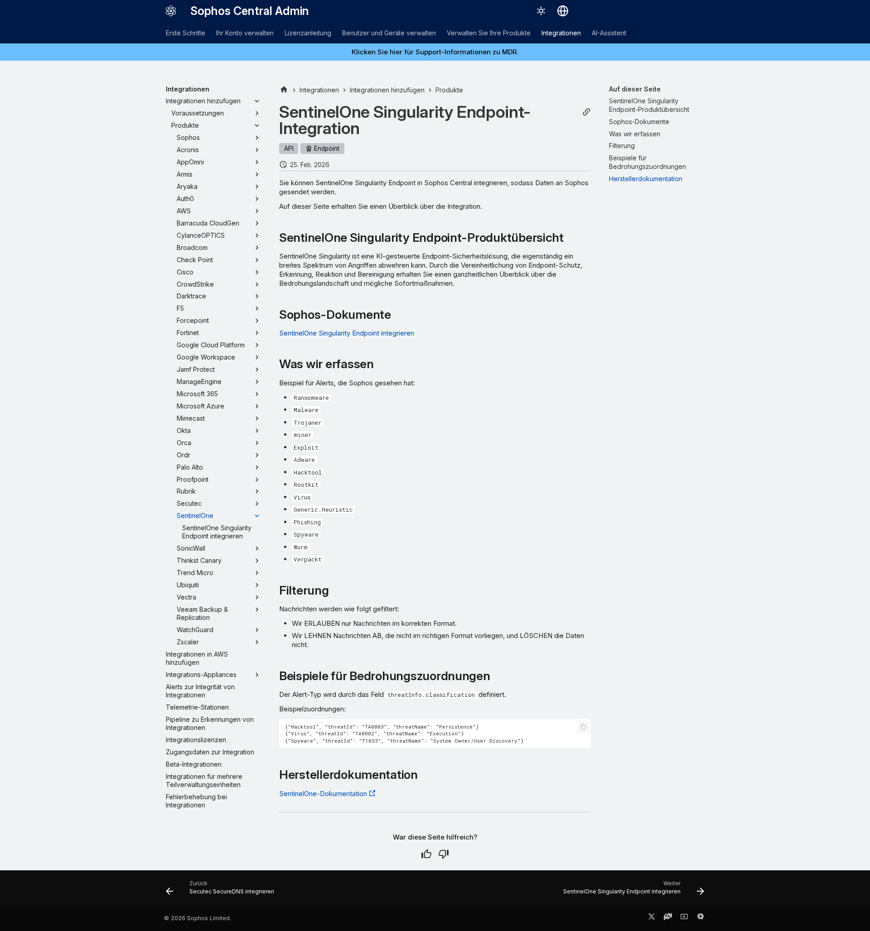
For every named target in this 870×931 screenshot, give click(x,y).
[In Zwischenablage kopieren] (583, 726)
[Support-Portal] (668, 918)
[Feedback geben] (700, 918)
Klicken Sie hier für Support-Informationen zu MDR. (435, 52)
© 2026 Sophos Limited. (197, 918)
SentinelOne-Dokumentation (323, 793)
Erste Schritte (185, 33)
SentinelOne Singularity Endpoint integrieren (346, 333)
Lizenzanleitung (308, 33)
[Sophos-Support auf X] (651, 918)
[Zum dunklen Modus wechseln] (541, 11)
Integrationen (561, 33)
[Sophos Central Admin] (170, 11)
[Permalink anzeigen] (586, 112)
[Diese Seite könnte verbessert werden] (443, 854)
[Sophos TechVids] (684, 918)
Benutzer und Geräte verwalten (389, 33)
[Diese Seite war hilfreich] (426, 854)
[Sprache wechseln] (563, 11)
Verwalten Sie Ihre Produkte (489, 33)
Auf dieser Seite (635, 89)
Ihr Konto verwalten (245, 33)
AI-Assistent (609, 33)
